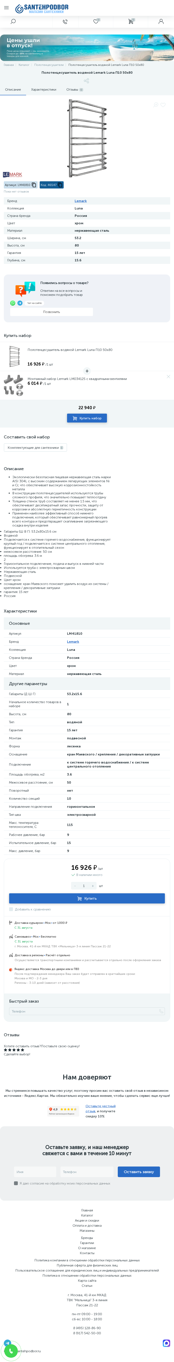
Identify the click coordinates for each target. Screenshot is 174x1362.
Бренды (87, 1238)
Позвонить (51, 312)
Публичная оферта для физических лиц (87, 1265)
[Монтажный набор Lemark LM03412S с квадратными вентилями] (14, 385)
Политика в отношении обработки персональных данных (87, 1275)
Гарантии (87, 1243)
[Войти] (161, 22)
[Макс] (166, 1343)
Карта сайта (87, 1281)
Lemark (81, 201)
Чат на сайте (34, 303)
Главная (87, 1210)
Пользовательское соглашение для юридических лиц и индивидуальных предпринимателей (87, 1270)
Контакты (87, 1253)
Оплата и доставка (87, 1225)
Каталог (87, 1215)
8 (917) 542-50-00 (87, 1333)
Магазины (87, 1231)
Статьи (87, 1286)
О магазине (87, 1248)
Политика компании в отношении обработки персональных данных (87, 1260)
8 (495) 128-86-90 (87, 1328)
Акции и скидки (87, 1220)
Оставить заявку (139, 1171)
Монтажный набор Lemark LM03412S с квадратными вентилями (77, 379)
